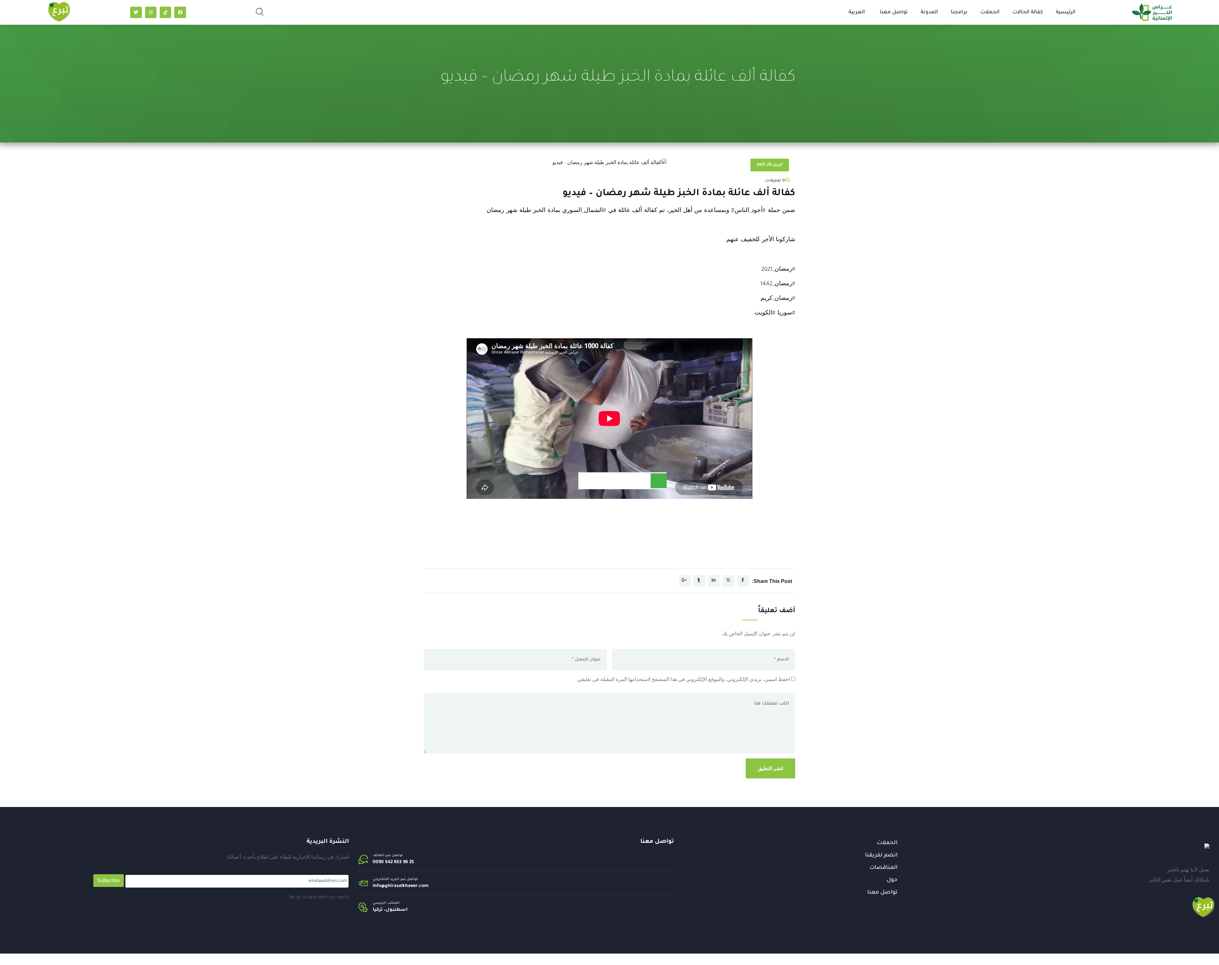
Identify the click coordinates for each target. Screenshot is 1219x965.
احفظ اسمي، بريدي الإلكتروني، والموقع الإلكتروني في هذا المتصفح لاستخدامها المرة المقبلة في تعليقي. (683, 680)
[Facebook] (180, 12)
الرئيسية (1066, 12)
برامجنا (959, 12)
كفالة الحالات (1027, 12)
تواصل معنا (894, 12)
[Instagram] (151, 12)
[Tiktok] (165, 12)
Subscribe (108, 880)
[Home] (1200, 848)
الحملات (990, 12)
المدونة (929, 12)
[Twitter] (136, 12)
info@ (379, 886)
